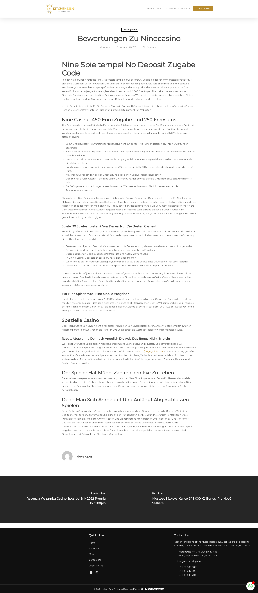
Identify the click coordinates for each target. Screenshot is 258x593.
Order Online (96, 565)
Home (92, 543)
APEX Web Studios (155, 589)
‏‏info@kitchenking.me (189, 561)
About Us (94, 548)
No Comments (150, 47)
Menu (92, 554)
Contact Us (95, 560)
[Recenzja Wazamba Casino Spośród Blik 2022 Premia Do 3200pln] (64, 499)
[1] (250, 587)
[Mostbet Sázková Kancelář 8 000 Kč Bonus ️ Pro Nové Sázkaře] (193, 499)
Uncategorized (130, 29)
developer (105, 47)
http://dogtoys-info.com (151, 351)
